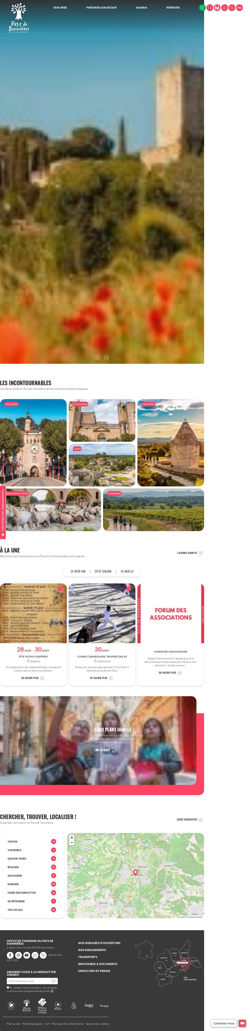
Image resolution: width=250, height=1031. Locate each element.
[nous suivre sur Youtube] (26, 955)
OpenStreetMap (196, 917)
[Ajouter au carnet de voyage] (59, 588)
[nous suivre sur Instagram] (18, 955)
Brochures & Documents (98, 964)
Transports (87, 957)
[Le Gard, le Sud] (89, 1005)
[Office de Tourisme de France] (42, 1005)
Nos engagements (92, 950)
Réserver (173, 7)
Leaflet (182, 917)
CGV (47, 1023)
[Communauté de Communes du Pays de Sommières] (26, 1005)
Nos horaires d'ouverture (99, 943)
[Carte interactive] (224, 7)
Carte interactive (187, 819)
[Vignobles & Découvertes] (58, 1005)
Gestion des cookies (97, 1023)
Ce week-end (78, 571)
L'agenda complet (187, 553)
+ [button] (72, 837)
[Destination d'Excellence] (11, 1005)
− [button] (72, 842)
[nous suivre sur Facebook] (10, 955)
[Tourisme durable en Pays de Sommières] (202, 7)
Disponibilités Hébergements (2, 510)
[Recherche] (209, 7)
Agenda (141, 7)
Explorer (60, 7)
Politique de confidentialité (68, 1023)
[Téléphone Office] (232, 7)
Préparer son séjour (101, 7)
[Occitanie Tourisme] (104, 1005)
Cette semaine (103, 571)
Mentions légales (32, 1023)
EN (239, 7)
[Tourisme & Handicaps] (73, 1005)
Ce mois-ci (127, 571)
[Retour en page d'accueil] (19, 18)
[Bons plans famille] (217, 7)
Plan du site (13, 1023)
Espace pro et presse (94, 970)
